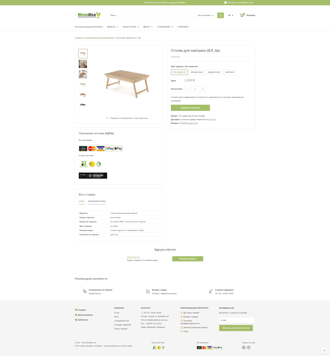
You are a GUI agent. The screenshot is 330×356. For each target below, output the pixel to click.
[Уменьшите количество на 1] (187, 89)
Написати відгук (187, 259)
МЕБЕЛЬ (111, 27)
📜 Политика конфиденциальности (190, 322)
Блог (116, 317)
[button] (231, 15)
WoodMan (175, 57)
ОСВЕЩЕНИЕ (163, 27)
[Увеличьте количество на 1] (203, 89)
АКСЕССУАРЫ (129, 27)
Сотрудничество (121, 321)
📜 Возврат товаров (189, 317)
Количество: (177, 89)
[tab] (82, 202)
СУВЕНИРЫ (182, 27)
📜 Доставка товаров (189, 313)
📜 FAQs (184, 331)
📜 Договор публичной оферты (194, 327)
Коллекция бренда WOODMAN (89, 27)
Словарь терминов (122, 325)
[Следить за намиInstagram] (248, 347)
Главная (79, 38)
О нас (116, 313)
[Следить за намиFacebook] (244, 347)
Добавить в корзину (190, 108)
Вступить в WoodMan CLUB (240, 3)
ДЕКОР (146, 27)
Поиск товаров (120, 329)
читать (212, 119)
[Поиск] (220, 15)
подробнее (192, 123)
